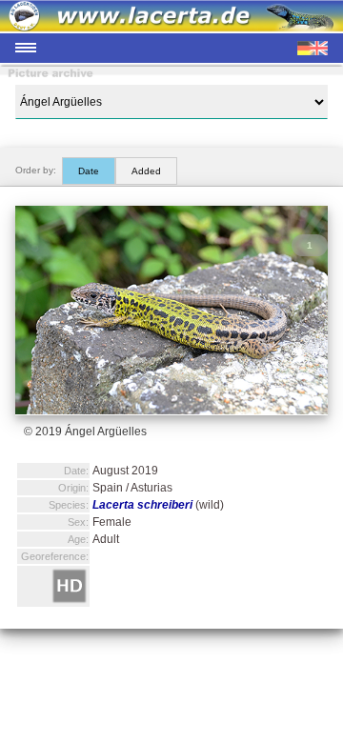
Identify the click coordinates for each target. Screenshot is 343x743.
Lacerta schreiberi (142, 505)
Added (146, 171)
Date (88, 171)
